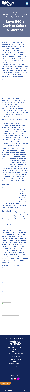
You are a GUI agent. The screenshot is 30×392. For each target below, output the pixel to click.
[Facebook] (12, 378)
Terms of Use (20, 390)
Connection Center (15, 359)
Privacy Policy (9, 390)
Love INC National (15, 349)
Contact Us (15, 369)
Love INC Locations (15, 351)
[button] (27, 3)
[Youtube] (15, 378)
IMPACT (15, 361)
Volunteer (15, 371)
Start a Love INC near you (15, 353)
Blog (15, 373)
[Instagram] (18, 378)
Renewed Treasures (15, 363)
